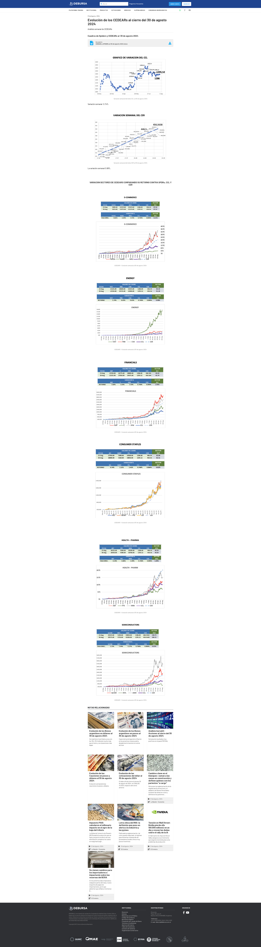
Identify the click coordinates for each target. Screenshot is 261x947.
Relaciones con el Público (129, 916)
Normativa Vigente (127, 919)
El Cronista (124, 849)
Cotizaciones (116, 10)
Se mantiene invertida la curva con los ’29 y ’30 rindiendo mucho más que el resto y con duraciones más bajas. (100, 742)
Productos (104, 10)
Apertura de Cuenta (128, 925)
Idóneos (124, 914)
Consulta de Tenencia (128, 928)
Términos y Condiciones (129, 923)
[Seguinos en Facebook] (185, 10)
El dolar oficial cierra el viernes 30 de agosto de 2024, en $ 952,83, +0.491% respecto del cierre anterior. (130, 784)
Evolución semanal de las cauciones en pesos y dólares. (99, 785)
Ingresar (186, 4)
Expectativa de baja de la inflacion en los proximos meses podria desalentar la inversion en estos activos (130, 742)
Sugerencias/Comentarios (130, 930)
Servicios (127, 10)
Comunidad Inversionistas (157, 10)
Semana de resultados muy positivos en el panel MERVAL (158, 740)
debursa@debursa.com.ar (163, 922)
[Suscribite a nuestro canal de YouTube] (189, 10)
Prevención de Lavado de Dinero (132, 921)
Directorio (125, 912)
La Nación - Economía (157, 802)
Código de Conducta (128, 917)
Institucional (91, 10)
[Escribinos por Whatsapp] (180, 10)
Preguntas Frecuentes (136, 4)
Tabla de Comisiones (128, 927)
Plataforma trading (76, 10)
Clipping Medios (139, 10)
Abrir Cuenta (174, 4)
